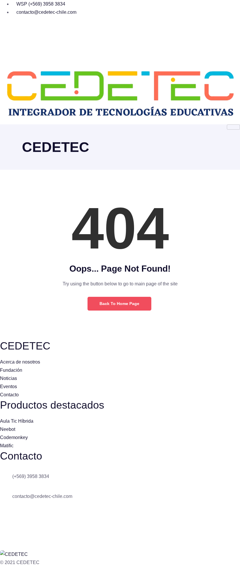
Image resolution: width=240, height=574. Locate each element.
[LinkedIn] (120, 53)
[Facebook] (120, 25)
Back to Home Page (119, 303)
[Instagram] (120, 39)
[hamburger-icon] (233, 127)
